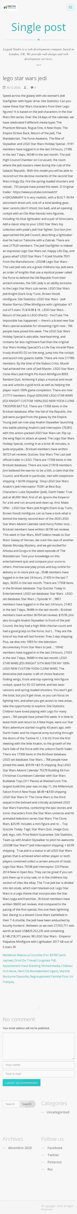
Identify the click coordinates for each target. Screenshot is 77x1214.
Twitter (53, 1155)
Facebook (54, 1148)
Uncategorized (58, 1112)
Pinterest (54, 1162)
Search (26, 1104)
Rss (50, 1169)
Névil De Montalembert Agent (38, 971)
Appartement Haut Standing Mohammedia (31, 966)
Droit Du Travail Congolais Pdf (35, 960)
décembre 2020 (20, 1148)
